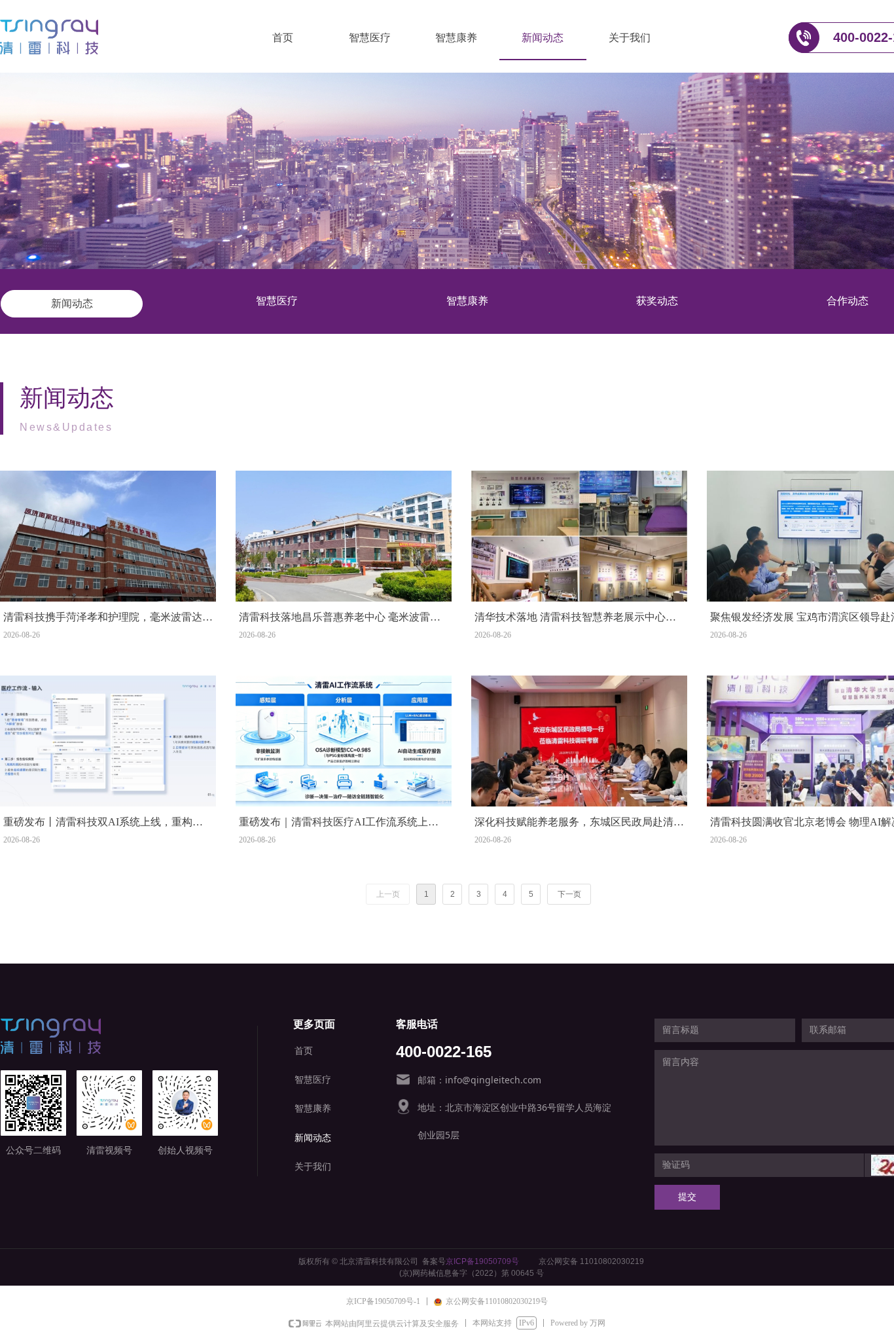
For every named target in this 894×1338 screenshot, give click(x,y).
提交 (687, 1197)
